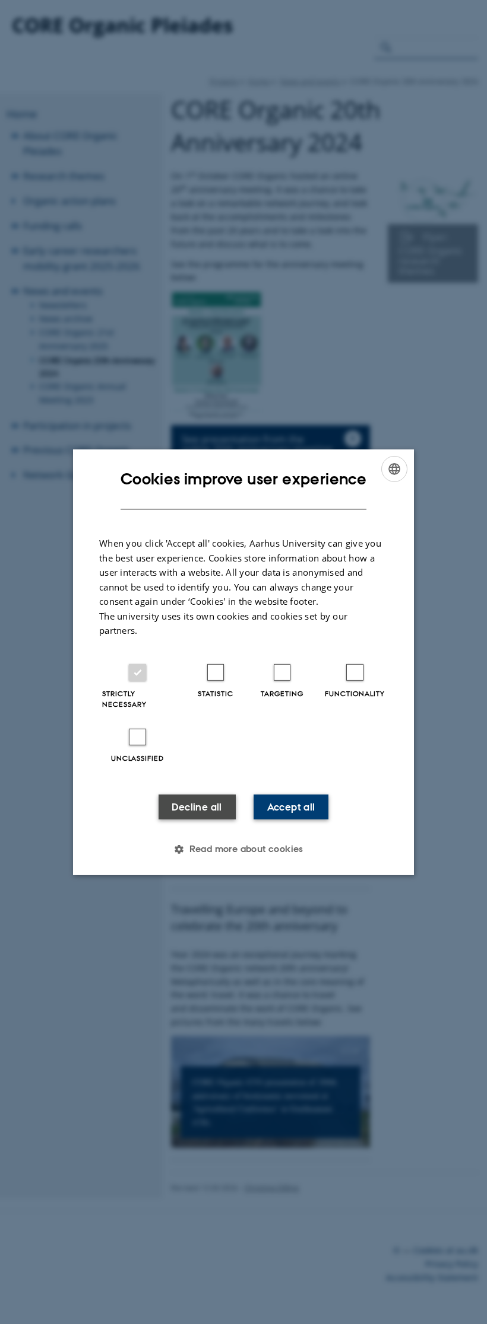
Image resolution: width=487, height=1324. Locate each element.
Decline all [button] (197, 807)
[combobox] (394, 468)
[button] (243, 849)
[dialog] (243, 662)
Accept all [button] (291, 807)
